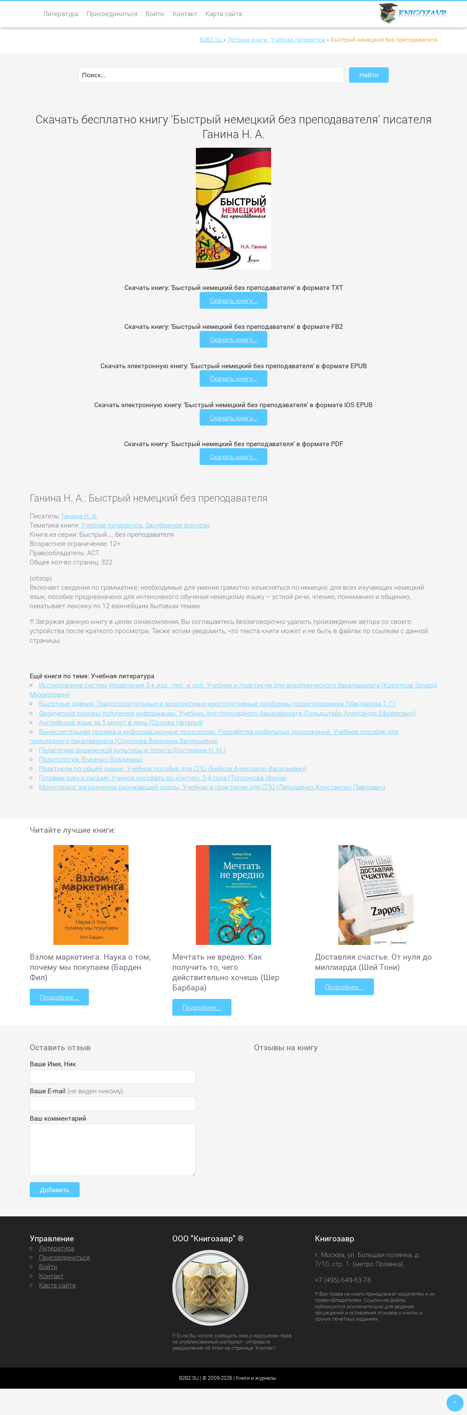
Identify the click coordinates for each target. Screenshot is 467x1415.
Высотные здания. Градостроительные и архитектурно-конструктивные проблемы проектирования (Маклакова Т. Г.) (217, 703)
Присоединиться (111, 13)
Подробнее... (59, 997)
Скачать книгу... (233, 300)
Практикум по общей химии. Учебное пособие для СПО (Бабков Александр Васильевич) (173, 768)
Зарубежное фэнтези (177, 525)
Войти (155, 13)
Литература (60, 13)
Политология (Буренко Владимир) (91, 759)
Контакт (185, 13)
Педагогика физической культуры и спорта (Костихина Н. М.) (132, 750)
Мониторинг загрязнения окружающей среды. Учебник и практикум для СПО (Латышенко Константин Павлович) (212, 787)
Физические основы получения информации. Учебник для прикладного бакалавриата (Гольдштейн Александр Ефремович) (227, 713)
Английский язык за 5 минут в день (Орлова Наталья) (121, 722)
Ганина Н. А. (80, 515)
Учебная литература (111, 525)
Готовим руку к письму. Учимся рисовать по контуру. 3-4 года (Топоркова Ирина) (162, 777)
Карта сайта (223, 13)
